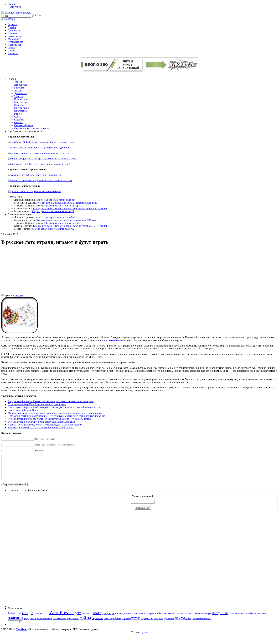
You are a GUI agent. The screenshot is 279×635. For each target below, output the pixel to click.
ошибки (249, 613)
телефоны (158, 618)
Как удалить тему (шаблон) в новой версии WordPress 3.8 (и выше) (70, 208)
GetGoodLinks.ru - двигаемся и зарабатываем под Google (39, 147)
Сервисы (13, 53)
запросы (151, 613)
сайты (85, 617)
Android (11, 613)
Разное (11, 47)
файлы (180, 618)
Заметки (12, 33)
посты (56, 618)
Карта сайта (14, 6)
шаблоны (207, 619)
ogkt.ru (144, 632)
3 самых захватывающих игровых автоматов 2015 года (66, 202)
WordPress (59, 612)
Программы (14, 44)
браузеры (108, 613)
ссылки (126, 618)
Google (27, 613)
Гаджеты (12, 24)
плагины (15, 617)
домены (137, 613)
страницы (147, 618)
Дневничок (14, 30)
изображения (163, 613)
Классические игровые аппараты (64, 205)
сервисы (97, 618)
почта (63, 618)
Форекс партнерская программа (31, 128)
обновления (236, 613)
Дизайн (12, 27)
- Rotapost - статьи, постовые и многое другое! (44, 153)
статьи (135, 618)
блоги (97, 613)
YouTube (19, 81)
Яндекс (75, 613)
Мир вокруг (14, 39)
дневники (127, 613)
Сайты (11, 50)
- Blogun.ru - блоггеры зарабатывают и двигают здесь (47, 158)
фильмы (188, 619)
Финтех (18, 122)
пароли (257, 613)
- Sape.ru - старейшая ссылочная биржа (39, 191)
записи (143, 613)
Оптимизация (15, 41)
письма (263, 613)
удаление (169, 618)
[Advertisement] (139, 271)
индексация (182, 613)
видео (118, 613)
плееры (26, 619)
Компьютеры (15, 36)
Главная (12, 4)
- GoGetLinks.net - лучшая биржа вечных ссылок (48, 142)
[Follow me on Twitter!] (18, 12)
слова (106, 619)
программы (73, 618)
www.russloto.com (111, 340)
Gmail (18, 613)
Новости (19, 105)
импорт (175, 613)
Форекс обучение (23, 125)
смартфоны (114, 618)
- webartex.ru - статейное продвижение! (41, 175)
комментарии (206, 613)
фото (194, 618)
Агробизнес (20, 84)
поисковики (44, 618)
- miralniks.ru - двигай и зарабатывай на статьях (46, 180)
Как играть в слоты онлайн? (59, 199)
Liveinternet (41, 613)
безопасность (87, 613)
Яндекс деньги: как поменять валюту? (53, 211)
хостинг (200, 619)
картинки (194, 613)
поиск (33, 618)
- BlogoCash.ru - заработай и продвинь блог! (45, 164)
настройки (220, 613)
